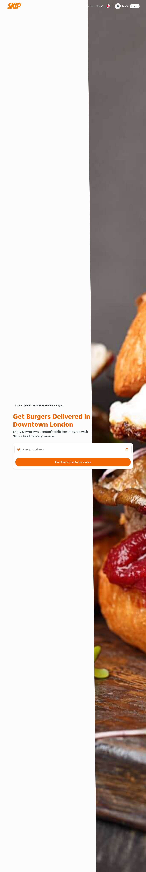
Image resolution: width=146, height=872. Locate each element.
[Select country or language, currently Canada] (108, 6)
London (26, 405)
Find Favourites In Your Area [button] (73, 462)
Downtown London (43, 405)
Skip (17, 405)
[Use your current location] (126, 449)
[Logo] (15, 6)
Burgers (60, 405)
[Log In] (118, 6)
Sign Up (134, 6)
